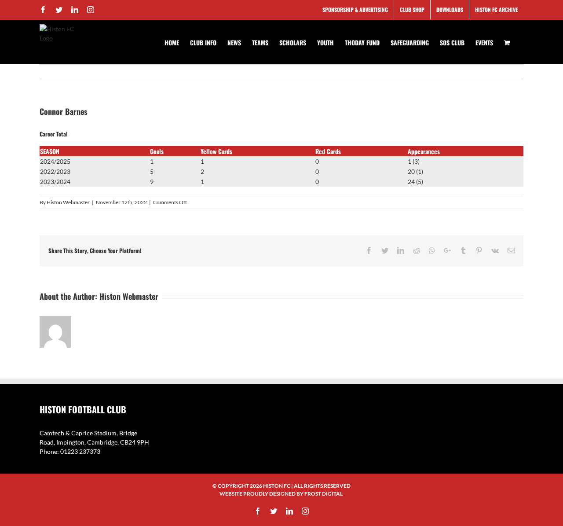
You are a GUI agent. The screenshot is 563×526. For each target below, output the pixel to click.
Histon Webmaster (68, 202)
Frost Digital (323, 493)
